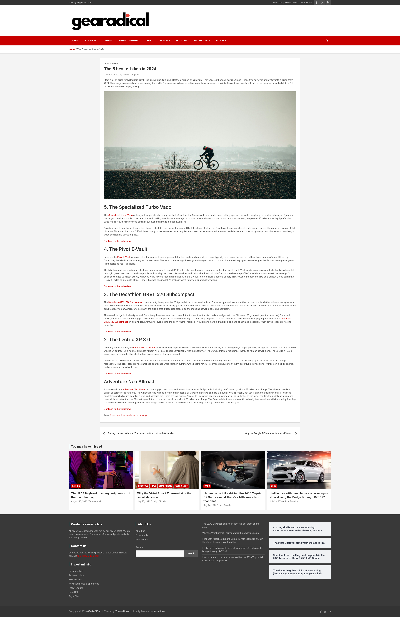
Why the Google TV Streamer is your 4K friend (268, 433)
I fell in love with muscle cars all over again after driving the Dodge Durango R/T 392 (299, 495)
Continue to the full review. (117, 409)
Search (139, 547)
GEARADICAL (94, 611)
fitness (113, 415)
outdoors (130, 415)
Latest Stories (76, 588)
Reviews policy (76, 575)
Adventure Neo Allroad (134, 389)
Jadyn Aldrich (159, 501)
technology (141, 415)
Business (91, 40)
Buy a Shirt (74, 596)
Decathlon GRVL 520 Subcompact (125, 302)
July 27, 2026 (143, 501)
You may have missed (86, 446)
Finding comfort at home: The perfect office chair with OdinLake (141, 433)
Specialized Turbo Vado (120, 215)
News (75, 40)
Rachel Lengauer (131, 74)
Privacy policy (291, 2)
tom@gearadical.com (88, 556)
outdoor (121, 415)
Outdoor (182, 40)
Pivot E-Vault (124, 257)
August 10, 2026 (79, 501)
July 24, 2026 (209, 505)
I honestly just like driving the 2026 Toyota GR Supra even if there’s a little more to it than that (232, 497)
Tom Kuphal (95, 501)
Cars (148, 40)
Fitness (221, 40)
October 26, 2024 (112, 74)
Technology (202, 40)
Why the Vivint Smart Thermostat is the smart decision (230, 533)
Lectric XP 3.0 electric (144, 347)
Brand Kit (73, 592)
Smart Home (165, 486)
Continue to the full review (117, 241)
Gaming (107, 40)
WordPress (159, 611)
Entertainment (128, 40)
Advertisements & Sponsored (84, 583)
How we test (306, 2)
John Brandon (225, 505)
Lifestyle (164, 40)
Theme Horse (122, 611)
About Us (277, 2)
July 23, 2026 (276, 501)
